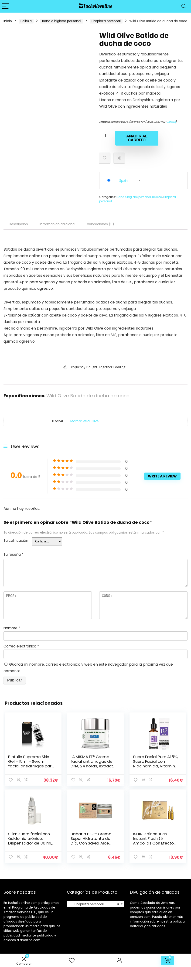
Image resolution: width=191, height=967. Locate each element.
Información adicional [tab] (57, 224)
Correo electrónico (21, 646)
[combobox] (95, 904)
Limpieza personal (106, 21)
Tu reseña (13, 554)
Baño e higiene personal (61, 21)
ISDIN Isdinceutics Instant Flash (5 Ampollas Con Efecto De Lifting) (153, 841)
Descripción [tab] (18, 224)
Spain (123, 180)
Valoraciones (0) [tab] (100, 224)
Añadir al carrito (136, 138)
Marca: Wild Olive (84, 421)
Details (171, 122)
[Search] (183, 6)
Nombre (11, 628)
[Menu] (5, 6)
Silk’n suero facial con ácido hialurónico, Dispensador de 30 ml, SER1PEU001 (30, 841)
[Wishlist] (72, 961)
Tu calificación (15, 540)
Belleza (26, 21)
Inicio (7, 21)
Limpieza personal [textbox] (94, 904)
